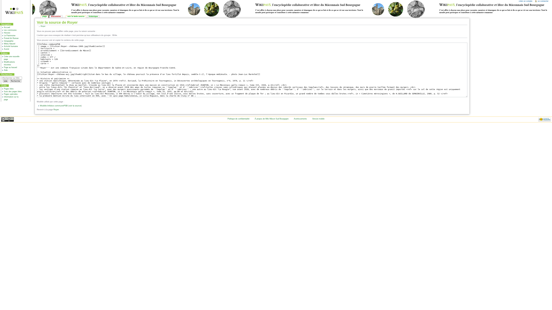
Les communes (10, 30)
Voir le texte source (75, 16)
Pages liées (9, 89)
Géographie (8, 41)
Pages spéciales (11, 94)
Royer (43, 26)
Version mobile (318, 119)
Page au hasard (10, 67)
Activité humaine (11, 46)
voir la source (75, 105)
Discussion (56, 16)
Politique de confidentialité (238, 119)
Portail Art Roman (11, 38)
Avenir (6, 49)
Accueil (7, 27)
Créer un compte (525, 1)
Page (44, 16)
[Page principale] (12, 11)
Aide (6, 70)
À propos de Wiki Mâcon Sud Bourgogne (272, 119)
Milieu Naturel (9, 44)
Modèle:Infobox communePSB (54, 105)
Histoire (7, 33)
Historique (93, 16)
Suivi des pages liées (13, 92)
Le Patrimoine (9, 36)
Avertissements (300, 119)
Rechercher (6, 74)
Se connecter (543, 1)
